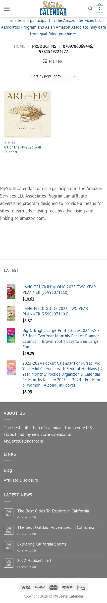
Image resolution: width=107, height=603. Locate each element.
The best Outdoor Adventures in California (55, 527)
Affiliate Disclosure (21, 480)
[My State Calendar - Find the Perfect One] (54, 8)
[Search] (90, 9)
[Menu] (7, 8)
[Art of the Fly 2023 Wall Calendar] (27, 114)
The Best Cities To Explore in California (53, 510)
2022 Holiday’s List (34, 560)
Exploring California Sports (41, 544)
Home (19, 46)
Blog (8, 470)
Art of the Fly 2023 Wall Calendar (22, 149)
